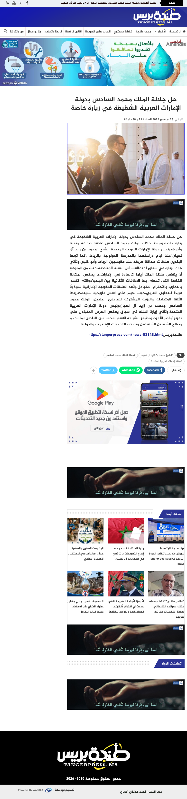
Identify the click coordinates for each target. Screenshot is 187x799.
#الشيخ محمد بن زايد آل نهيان (157, 355)
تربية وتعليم (53, 31)
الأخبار (162, 31)
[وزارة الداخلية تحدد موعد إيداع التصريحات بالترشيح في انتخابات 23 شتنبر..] (126, 530)
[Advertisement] (59, 16)
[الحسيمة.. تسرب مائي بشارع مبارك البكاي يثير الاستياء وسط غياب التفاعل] (85, 584)
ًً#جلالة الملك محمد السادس (120, 355)
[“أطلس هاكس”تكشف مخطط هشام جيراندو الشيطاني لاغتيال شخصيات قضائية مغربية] (166, 584)
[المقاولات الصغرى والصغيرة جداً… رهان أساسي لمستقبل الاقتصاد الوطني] (85, 530)
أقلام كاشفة (73, 31)
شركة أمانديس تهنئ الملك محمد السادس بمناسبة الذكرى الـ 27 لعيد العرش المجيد (108, 3)
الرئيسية (175, 31)
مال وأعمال (34, 31)
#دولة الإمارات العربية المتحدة (166, 361)
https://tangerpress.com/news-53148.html (125, 335)
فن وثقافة (17, 31)
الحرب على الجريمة (98, 31)
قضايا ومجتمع (123, 31)
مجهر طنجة (143, 31)
